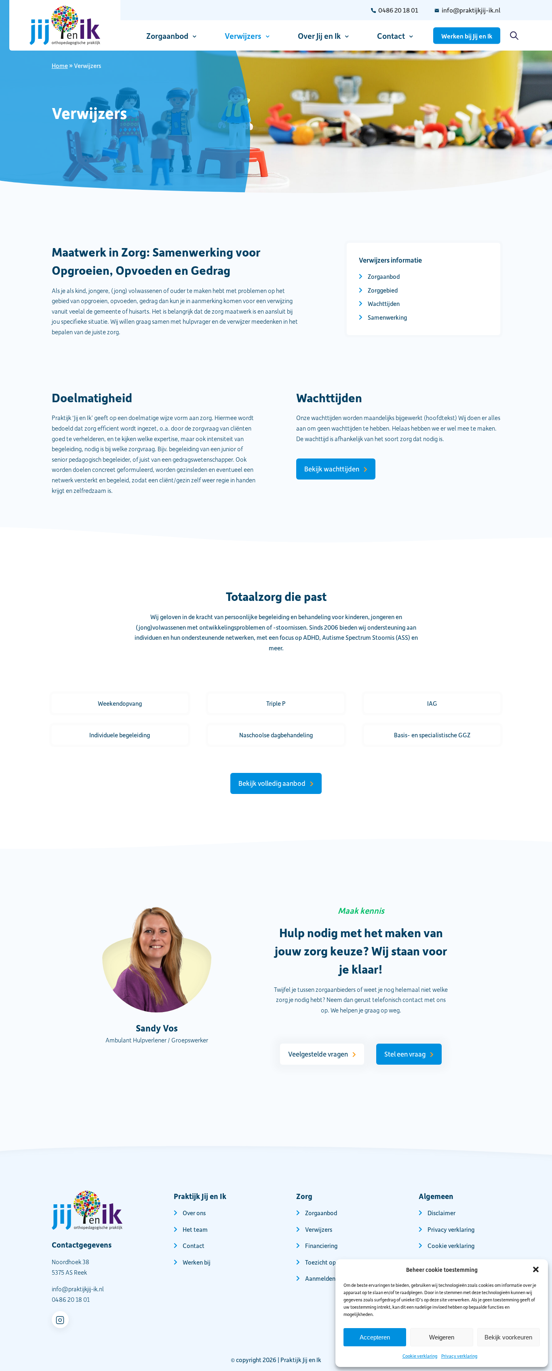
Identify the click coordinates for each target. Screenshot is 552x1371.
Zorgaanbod (167, 35)
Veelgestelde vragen (318, 1053)
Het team (195, 1229)
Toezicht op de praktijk (335, 1262)
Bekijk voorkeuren (508, 1337)
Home (60, 66)
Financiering (321, 1246)
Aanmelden (320, 1278)
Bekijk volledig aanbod (271, 783)
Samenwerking (387, 317)
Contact (391, 35)
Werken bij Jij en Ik (466, 35)
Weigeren (441, 1337)
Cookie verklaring (419, 1356)
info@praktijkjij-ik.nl (471, 10)
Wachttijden (384, 303)
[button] (536, 1269)
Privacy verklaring (459, 1356)
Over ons (194, 1213)
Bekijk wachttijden (331, 468)
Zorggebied (383, 290)
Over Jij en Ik (319, 35)
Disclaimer (441, 1213)
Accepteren (375, 1337)
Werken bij (197, 1262)
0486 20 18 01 (398, 10)
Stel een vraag (405, 1053)
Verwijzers (243, 35)
